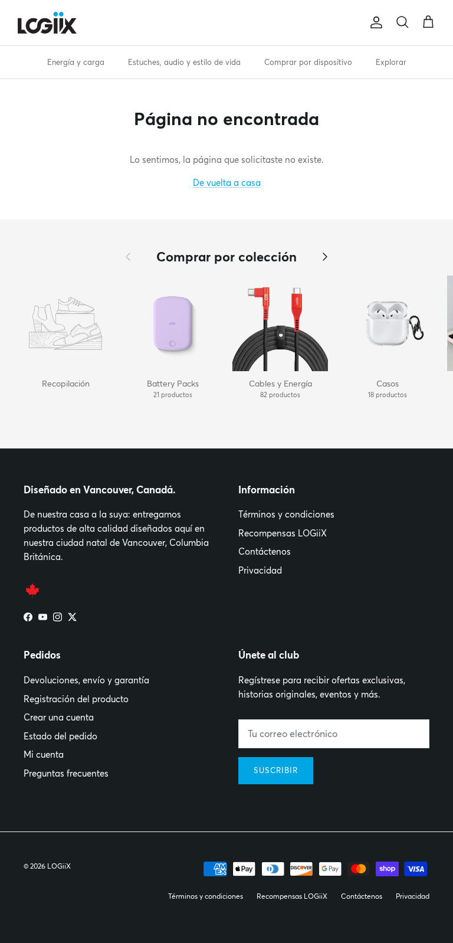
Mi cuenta (44, 754)
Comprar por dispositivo (308, 62)
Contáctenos (264, 551)
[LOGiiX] (47, 23)
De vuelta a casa (227, 182)
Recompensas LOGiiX (282, 533)
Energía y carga (75, 62)
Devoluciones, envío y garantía (86, 680)
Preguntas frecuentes (66, 773)
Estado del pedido (60, 736)
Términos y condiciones (286, 514)
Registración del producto (76, 699)
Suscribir (276, 770)
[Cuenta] (374, 22)
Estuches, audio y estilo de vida (184, 62)
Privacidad (260, 570)
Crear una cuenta (59, 717)
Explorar (391, 62)
